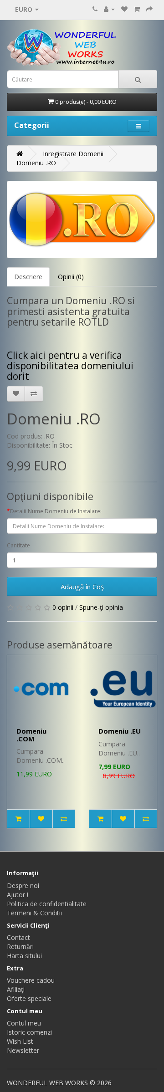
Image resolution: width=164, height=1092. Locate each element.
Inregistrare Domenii (73, 153)
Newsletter (23, 1050)
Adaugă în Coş (82, 586)
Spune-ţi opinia (101, 607)
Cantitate (18, 545)
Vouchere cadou (31, 980)
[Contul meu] (109, 9)
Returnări (20, 946)
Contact (18, 937)
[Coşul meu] (137, 9)
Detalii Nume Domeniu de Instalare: (56, 511)
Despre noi (23, 885)
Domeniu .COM (31, 734)
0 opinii (62, 607)
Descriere (28, 276)
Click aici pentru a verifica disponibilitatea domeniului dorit (70, 366)
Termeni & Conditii (34, 912)
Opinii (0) (71, 276)
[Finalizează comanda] (149, 9)
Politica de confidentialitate (47, 903)
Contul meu (24, 1023)
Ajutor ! (17, 894)
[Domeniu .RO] (82, 219)
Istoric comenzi (29, 1032)
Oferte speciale (29, 998)
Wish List (20, 1041)
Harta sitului (24, 955)
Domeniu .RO (36, 162)
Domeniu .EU (119, 730)
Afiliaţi (16, 989)
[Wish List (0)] (124, 9)
